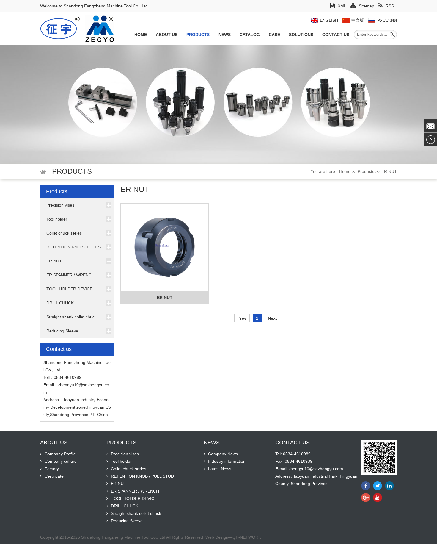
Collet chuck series (64, 233)
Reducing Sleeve (62, 331)
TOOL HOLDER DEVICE (69, 289)
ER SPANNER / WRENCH (70, 275)
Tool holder (56, 219)
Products (198, 34)
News (224, 34)
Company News (223, 453)
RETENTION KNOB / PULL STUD (77, 247)
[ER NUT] (164, 248)
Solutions (301, 34)
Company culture (61, 461)
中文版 (357, 20)
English (329, 20)
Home (140, 34)
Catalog (250, 34)
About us (166, 34)
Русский (387, 20)
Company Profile (60, 453)
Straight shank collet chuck (136, 513)
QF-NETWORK (246, 537)
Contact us (335, 34)
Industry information (227, 461)
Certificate (54, 476)
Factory (52, 468)
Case (274, 34)
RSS (390, 6)
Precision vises (60, 205)
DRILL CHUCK (60, 303)
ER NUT (389, 171)
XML (342, 6)
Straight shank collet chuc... (72, 317)
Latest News (219, 468)
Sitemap (366, 6)
